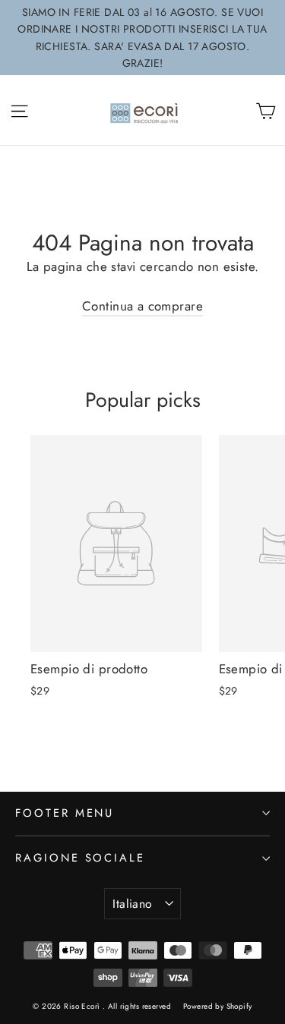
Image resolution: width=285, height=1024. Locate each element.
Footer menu (64, 813)
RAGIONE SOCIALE (80, 857)
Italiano (132, 903)
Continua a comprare (142, 306)
